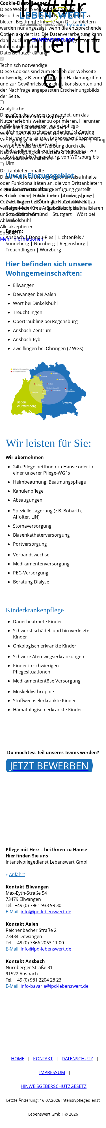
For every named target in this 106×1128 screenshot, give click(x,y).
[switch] (2, 59)
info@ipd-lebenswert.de (46, 911)
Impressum (52, 1072)
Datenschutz (77, 1058)
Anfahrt (17, 874)
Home (17, 1058)
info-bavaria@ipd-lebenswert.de (54, 986)
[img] (53, 17)
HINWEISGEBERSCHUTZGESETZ (53, 1086)
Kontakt (43, 1058)
